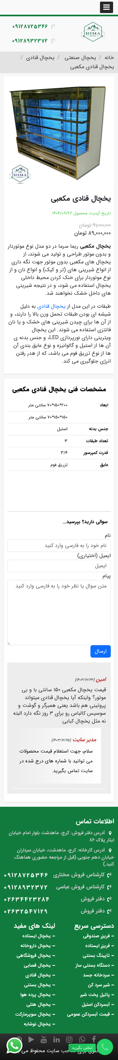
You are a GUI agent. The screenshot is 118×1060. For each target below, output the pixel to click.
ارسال (101, 651)
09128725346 (30, 27)
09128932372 (30, 41)
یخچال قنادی (51, 306)
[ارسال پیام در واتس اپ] (18, 1045)
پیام (107, 576)
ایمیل (105, 556)
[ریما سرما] (93, 31)
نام (108, 535)
